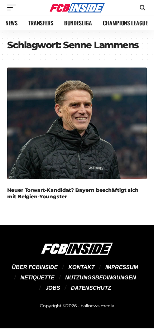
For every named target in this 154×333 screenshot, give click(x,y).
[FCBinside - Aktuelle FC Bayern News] (77, 7)
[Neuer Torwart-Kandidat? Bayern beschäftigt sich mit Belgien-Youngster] (77, 123)
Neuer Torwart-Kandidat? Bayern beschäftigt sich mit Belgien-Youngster (72, 193)
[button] (13, 7)
